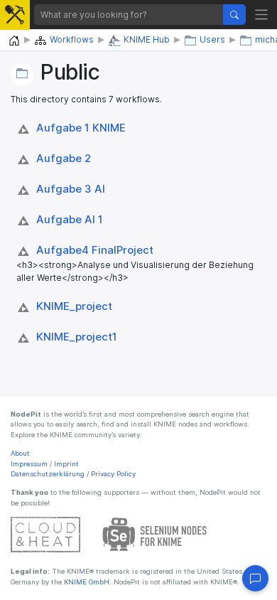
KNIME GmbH (85, 582)
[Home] (14, 40)
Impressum (29, 464)
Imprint (66, 464)
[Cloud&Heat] (45, 534)
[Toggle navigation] (262, 14)
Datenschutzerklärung (48, 474)
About (20, 453)
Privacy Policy (113, 474)
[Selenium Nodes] (155, 534)
